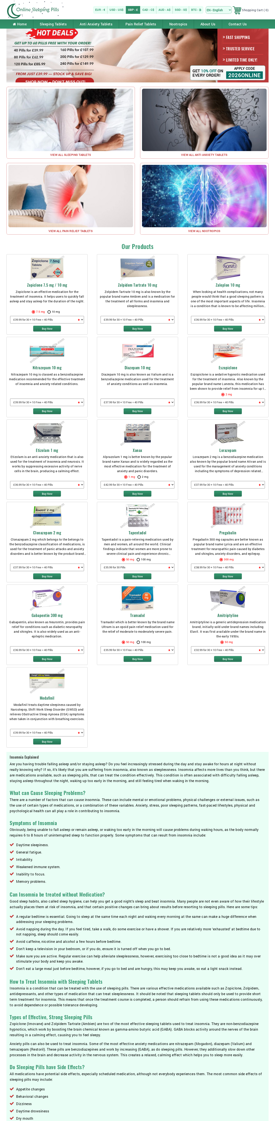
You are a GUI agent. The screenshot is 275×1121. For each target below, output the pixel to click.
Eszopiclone (228, 367)
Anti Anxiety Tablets (96, 24)
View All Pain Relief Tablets (71, 231)
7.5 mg (40, 311)
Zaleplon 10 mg (228, 285)
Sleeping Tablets (53, 24)
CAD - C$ (148, 10)
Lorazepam (228, 450)
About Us (207, 24)
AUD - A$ (164, 10)
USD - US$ (117, 10)
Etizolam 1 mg (47, 450)
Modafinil (47, 698)
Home (21, 24)
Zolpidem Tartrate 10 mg (137, 285)
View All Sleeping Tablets (70, 155)
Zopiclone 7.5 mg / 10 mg (47, 285)
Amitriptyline (227, 615)
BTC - (195, 10)
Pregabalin (227, 532)
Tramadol (137, 615)
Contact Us (238, 24)
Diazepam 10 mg (138, 367)
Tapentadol (138, 532)
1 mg (131, 476)
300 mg (229, 559)
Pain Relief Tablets (140, 24)
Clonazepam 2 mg (47, 532)
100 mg (146, 559)
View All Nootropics (204, 231)
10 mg (56, 311)
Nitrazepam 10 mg (47, 367)
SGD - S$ (181, 10)
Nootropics (178, 24)
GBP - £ (133, 10)
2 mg (229, 394)
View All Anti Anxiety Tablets (204, 155)
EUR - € (100, 10)
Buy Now (47, 328)
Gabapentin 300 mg (47, 615)
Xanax (137, 450)
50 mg (130, 559)
